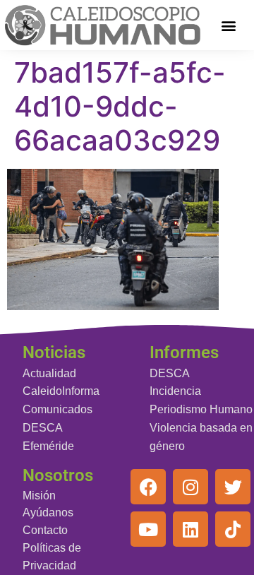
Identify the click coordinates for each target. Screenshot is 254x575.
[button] (229, 25)
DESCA (43, 428)
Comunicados (57, 409)
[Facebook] (148, 486)
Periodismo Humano (201, 409)
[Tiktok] (232, 529)
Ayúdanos (48, 512)
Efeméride (48, 446)
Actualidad (49, 373)
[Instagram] (190, 486)
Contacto (45, 530)
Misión (39, 496)
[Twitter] (232, 486)
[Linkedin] (190, 529)
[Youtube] (148, 529)
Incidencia (175, 391)
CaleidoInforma (61, 391)
